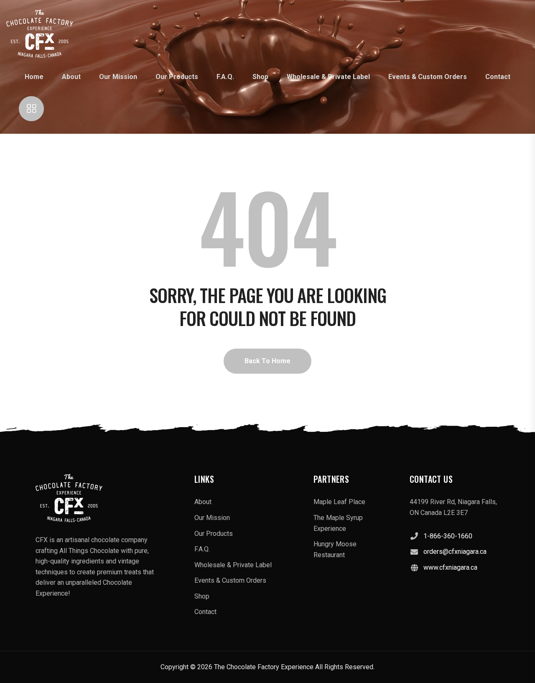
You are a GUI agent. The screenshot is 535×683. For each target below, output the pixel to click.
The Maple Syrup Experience (338, 523)
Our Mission (118, 77)
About (71, 77)
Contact (497, 77)
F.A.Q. (225, 77)
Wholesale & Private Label (328, 77)
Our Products (176, 77)
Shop (260, 77)
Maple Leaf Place (339, 502)
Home (34, 77)
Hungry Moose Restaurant (335, 549)
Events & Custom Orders (427, 77)
